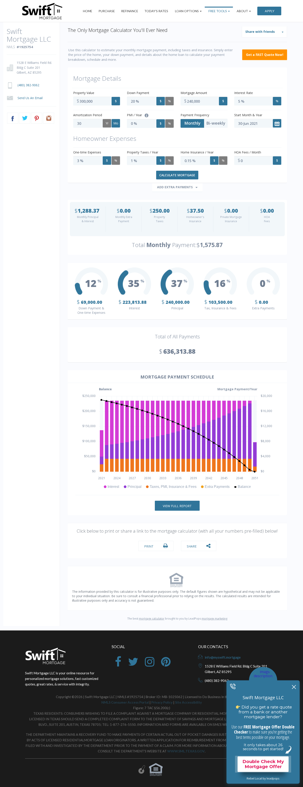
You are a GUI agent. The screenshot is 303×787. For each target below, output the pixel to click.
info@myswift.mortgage (223, 657)
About (242, 11)
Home (87, 11)
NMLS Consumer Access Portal (125, 702)
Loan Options (186, 11)
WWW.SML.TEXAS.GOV (186, 751)
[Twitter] (133, 664)
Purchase (106, 11)
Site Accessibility (188, 702)
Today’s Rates (156, 11)
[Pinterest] (166, 664)
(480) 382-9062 (217, 681)
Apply (269, 11)
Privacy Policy (162, 702)
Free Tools (218, 11)
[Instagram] (149, 664)
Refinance (129, 11)
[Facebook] (118, 664)
